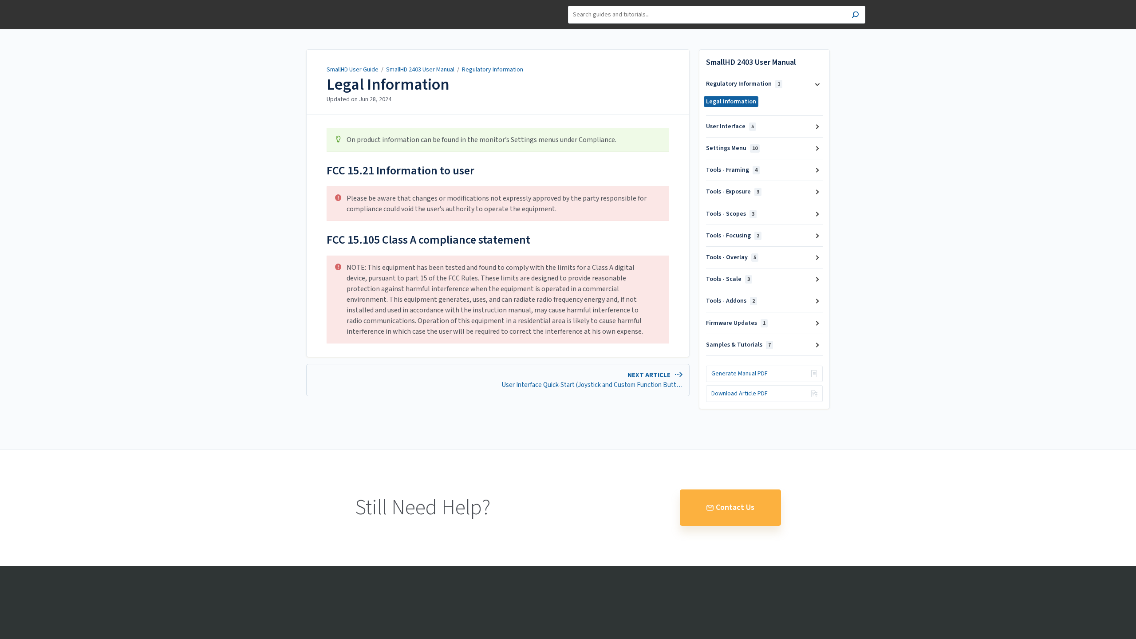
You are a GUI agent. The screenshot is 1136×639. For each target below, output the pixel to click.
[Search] (855, 16)
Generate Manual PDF (739, 373)
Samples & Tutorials (738, 344)
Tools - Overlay (731, 257)
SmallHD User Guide (353, 69)
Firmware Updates (735, 323)
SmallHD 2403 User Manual (420, 69)
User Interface (730, 126)
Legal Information (388, 85)
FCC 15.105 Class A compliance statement (428, 240)
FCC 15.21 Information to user (400, 170)
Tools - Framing (731, 170)
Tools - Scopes (730, 213)
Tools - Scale (728, 279)
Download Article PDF (739, 393)
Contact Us (735, 507)
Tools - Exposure (732, 191)
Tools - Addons (730, 300)
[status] (498, 140)
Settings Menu (731, 148)
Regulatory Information (492, 69)
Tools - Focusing (732, 235)
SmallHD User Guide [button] (298, 4)
